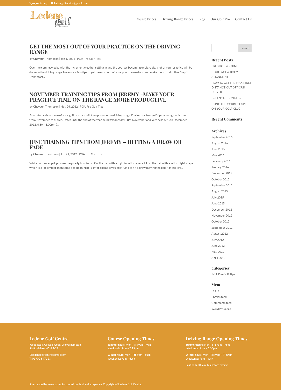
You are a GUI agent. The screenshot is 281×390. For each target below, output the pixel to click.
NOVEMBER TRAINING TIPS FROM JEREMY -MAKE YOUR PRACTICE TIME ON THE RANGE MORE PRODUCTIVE (101, 97)
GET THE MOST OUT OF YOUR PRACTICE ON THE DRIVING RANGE (104, 49)
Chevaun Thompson (46, 58)
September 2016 (221, 137)
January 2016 (220, 167)
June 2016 (218, 149)
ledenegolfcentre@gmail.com (49, 354)
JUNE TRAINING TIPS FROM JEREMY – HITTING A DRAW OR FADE (105, 144)
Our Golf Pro (220, 19)
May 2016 (217, 155)
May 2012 (217, 251)
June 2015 (218, 203)
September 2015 (221, 185)
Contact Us (243, 19)
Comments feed (221, 302)
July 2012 (217, 239)
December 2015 (221, 173)
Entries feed (219, 296)
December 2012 (221, 209)
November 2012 (221, 215)
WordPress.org (221, 309)
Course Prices (146, 19)
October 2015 (220, 179)
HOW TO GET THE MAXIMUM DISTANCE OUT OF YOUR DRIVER (231, 87)
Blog (202, 19)
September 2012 (221, 227)
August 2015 (219, 191)
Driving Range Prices (177, 19)
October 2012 (220, 221)
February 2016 (220, 161)
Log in (215, 290)
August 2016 (219, 143)
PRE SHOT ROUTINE (224, 66)
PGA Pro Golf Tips (89, 58)
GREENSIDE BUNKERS (226, 98)
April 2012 (218, 257)
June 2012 (218, 245)
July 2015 (217, 197)
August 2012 (219, 233)
